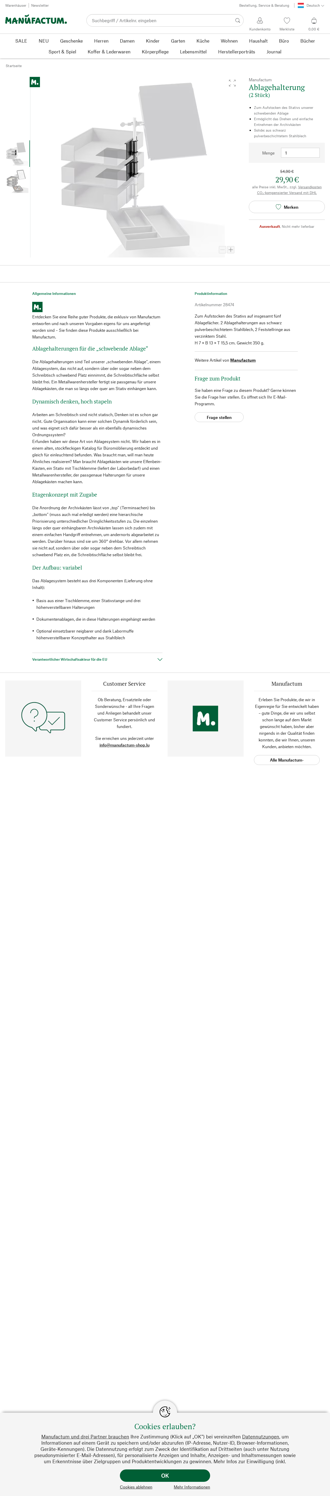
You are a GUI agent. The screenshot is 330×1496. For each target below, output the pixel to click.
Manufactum (243, 360)
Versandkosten (310, 187)
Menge (268, 152)
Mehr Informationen (192, 1486)
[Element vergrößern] (230, 249)
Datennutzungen (260, 1437)
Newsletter (40, 5)
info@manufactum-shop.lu (125, 744)
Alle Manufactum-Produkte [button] (287, 761)
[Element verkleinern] (222, 249)
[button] (232, 83)
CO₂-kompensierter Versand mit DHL (287, 192)
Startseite (14, 65)
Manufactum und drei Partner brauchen (85, 1437)
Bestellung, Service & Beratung (264, 5)
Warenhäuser (15, 5)
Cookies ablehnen (136, 1486)
